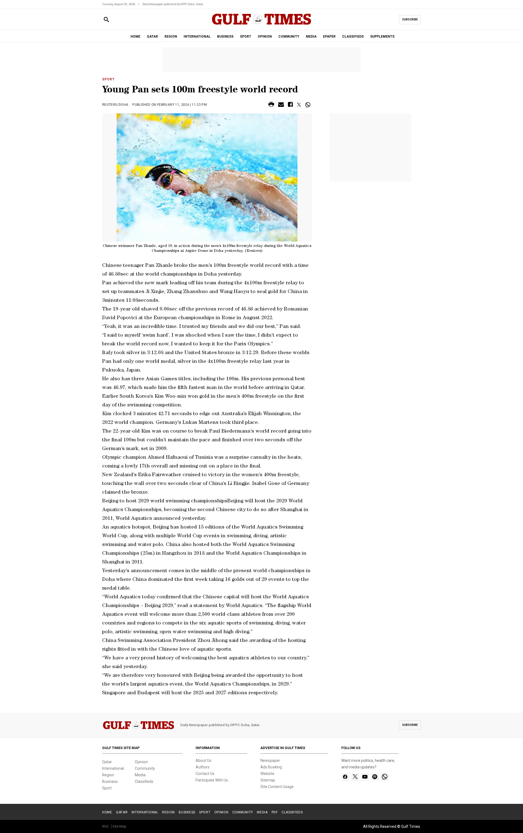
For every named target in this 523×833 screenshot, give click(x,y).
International (113, 768)
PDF (275, 812)
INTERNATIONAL (197, 36)
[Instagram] (374, 777)
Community (145, 768)
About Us (203, 760)
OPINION (265, 36)
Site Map (119, 826)
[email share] (281, 105)
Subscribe (410, 19)
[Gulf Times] (261, 24)
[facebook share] (290, 105)
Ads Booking (271, 767)
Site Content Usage (277, 786)
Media (140, 775)
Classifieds (144, 781)
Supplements (382, 36)
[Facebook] (345, 777)
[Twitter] (355, 777)
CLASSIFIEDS (353, 36)
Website (267, 773)
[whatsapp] (385, 777)
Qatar (107, 762)
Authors (202, 767)
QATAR (152, 36)
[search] (106, 20)
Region (108, 775)
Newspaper (270, 760)
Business (110, 781)
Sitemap (267, 780)
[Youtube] (364, 777)
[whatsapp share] (308, 104)
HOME (135, 36)
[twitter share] (299, 104)
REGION (171, 36)
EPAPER (329, 36)
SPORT (245, 36)
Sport (108, 79)
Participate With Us (212, 780)
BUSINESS (225, 36)
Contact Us (205, 773)
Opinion (141, 762)
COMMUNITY (288, 36)
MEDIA (311, 36)
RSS (105, 826)
